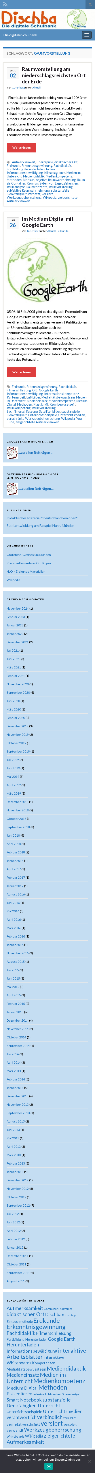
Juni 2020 (13, 701)
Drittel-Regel (69, 1315)
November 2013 (18, 1104)
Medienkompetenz (59, 176)
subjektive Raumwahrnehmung (28, 190)
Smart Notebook (24, 1400)
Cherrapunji (44, 162)
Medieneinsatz (37, 401)
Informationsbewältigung (25, 173)
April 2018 (14, 844)
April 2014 (14, 1062)
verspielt (70, 1424)
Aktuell (36, 87)
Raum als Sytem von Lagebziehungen (52, 183)
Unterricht (49, 1405)
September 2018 (18, 827)
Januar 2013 (15, 1172)
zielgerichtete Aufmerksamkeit (37, 422)
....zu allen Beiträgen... (36, 488)
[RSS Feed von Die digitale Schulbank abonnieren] (5, 3)
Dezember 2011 (17, 1256)
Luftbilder (33, 397)
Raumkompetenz (18, 408)
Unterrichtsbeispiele (42, 415)
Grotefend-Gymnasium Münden (29, 554)
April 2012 (14, 1230)
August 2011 (16, 1281)
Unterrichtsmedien (71, 415)
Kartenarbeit (16, 397)
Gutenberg (18, 87)
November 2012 (18, 1188)
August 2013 (16, 1121)
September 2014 (18, 1045)
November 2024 (18, 608)
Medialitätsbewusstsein (58, 397)
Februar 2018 (16, 852)
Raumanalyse (16, 187)
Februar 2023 (16, 617)
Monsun (28, 180)
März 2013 (14, 1155)
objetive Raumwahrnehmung (56, 180)
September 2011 (18, 1273)
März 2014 (14, 1071)
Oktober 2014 (16, 1037)
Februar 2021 (16, 676)
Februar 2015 (16, 1003)
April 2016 (14, 919)
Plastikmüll (40, 404)
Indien (50, 169)
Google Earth (48, 390)
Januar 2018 (15, 861)
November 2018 (18, 810)
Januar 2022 (15, 633)
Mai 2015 (13, 987)
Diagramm (65, 1309)
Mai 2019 (13, 776)
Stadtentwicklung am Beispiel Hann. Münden (40, 525)
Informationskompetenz (61, 394)
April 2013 (14, 1146)
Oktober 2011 (16, 1264)
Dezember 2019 (17, 726)
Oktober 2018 (16, 818)
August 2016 (16, 894)
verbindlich (50, 1417)
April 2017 (14, 869)
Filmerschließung (19, 390)
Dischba (53, 1314)
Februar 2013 (16, 1163)
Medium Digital (22, 1387)
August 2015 (16, 961)
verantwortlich (21, 1417)
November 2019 (18, 734)
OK (49, 1466)
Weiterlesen (21, 147)
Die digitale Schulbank (20, 35)
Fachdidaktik (62, 166)
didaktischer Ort (66, 162)
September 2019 (18, 751)
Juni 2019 (13, 768)
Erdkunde (13, 166)
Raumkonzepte (37, 187)
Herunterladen (23, 1345)
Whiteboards (15, 1436)
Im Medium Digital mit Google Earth (48, 222)
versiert (47, 194)
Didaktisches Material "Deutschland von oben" (42, 518)
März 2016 (14, 928)
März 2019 (14, 793)
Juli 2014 (13, 1054)
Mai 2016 (13, 911)
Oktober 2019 (16, 743)
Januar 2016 (15, 945)
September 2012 (18, 1205)
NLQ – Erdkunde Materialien (26, 571)
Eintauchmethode (20, 1321)
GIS (35, 390)
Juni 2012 (13, 1222)
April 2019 (14, 785)
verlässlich (69, 1418)
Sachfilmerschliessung (22, 411)
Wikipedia (50, 197)
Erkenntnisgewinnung (37, 166)
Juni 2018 (13, 835)
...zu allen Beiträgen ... (35, 452)
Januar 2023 (15, 625)
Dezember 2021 (17, 642)
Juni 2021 (13, 659)
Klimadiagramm (54, 173)
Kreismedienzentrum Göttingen (29, 563)
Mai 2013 (13, 1138)
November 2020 (18, 684)
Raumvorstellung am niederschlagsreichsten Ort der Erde (54, 75)
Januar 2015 (15, 1012)
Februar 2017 (16, 877)
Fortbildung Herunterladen (26, 169)
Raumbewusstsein (62, 404)
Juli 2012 (13, 1214)
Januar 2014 (15, 1088)
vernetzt (34, 194)
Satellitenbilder (49, 411)
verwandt (15, 1430)
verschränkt (15, 418)
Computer (51, 1309)
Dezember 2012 (17, 1180)
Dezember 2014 (17, 1020)
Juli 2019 (13, 760)
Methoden (14, 180)
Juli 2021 (13, 650)
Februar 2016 (16, 936)
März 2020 (14, 709)
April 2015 (14, 995)
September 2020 (18, 692)
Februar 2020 (16, 718)
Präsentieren (19, 1393)
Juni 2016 (13, 903)
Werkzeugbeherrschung (24, 197)
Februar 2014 (16, 1079)
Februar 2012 (16, 1239)
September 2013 (18, 1113)
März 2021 (14, 667)
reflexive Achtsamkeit (47, 1394)
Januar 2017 (15, 886)
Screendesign (70, 1394)
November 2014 (18, 1029)
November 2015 (18, 953)
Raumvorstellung (61, 187)
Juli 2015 (13, 970)
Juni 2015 (13, 978)
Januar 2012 (15, 1247)
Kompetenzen (43, 1363)
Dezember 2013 (17, 1096)
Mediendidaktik (33, 176)
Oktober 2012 (16, 1197)
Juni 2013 (13, 1130)
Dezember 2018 (17, 802)
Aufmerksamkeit (23, 162)
